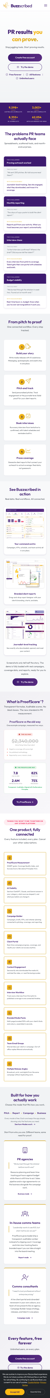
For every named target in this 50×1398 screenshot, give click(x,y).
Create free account (25, 57)
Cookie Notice (33, 1382)
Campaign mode (23, 1318)
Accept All (14, 1392)
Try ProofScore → (25, 802)
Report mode (23, 1257)
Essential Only (35, 1392)
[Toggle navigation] (45, 5)
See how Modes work (24, 1124)
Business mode (24, 1194)
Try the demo (27, 67)
